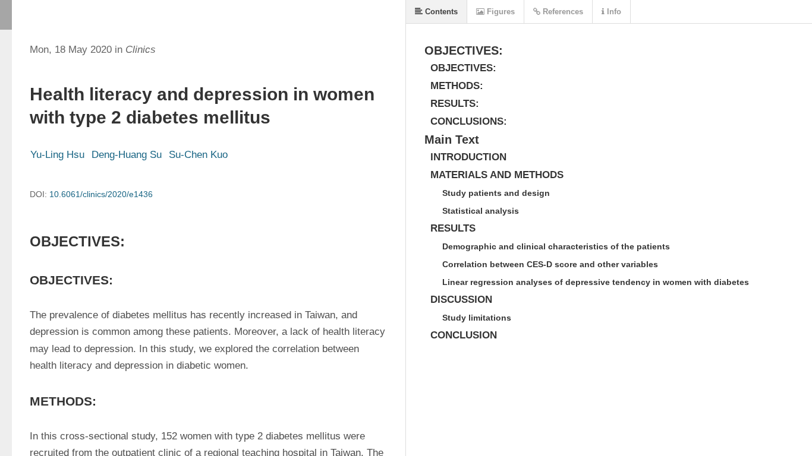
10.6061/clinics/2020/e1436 (101, 194)
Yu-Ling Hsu (57, 154)
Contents (440, 11)
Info (613, 11)
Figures (499, 11)
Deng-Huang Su (127, 154)
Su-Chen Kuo (198, 154)
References (561, 11)
